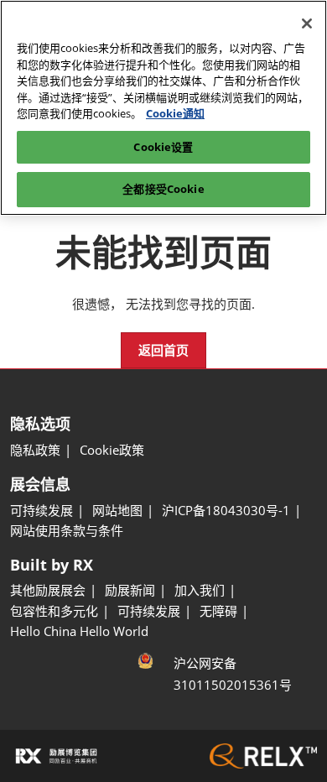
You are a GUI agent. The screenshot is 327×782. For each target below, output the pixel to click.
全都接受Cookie (163, 188)
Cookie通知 (175, 113)
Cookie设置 (163, 146)
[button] (163, 350)
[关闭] (306, 23)
